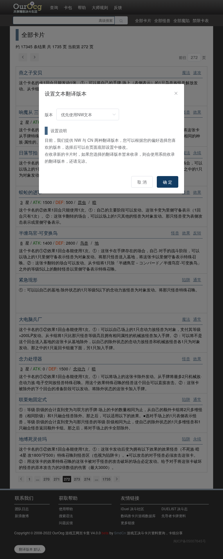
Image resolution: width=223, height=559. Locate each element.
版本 (49, 114)
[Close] (176, 93)
